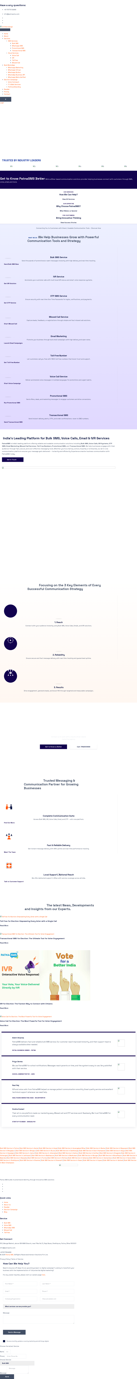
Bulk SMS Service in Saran (122, 1158)
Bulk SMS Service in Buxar (46, 1151)
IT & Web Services (14, 84)
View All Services (68, 199)
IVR (13, 58)
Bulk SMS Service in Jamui (25, 1153)
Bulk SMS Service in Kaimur (68, 1153)
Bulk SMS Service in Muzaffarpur (110, 1155)
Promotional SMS (18, 48)
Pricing (6, 92)
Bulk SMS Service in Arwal (48, 1148)
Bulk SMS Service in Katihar (89, 1153)
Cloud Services (13, 53)
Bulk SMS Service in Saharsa (78, 1158)
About (6, 36)
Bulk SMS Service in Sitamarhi (51, 1160)
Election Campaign (11, 80)
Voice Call (15, 55)
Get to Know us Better (53, 747)
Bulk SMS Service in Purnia (37, 1158)
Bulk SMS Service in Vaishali (113, 1160)
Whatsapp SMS (17, 46)
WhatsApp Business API (16, 75)
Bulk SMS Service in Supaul (92, 1160)
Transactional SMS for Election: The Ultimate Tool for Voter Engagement (32, 938)
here (43, 1275)
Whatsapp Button (14, 72)
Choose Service (5, 1360)
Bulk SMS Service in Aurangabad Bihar (71, 1148)
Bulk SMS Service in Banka (95, 1148)
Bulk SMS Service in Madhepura (43, 1155)
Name (2, 1352)
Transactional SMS (18, 51)
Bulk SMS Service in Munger (88, 1155)
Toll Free (15, 60)
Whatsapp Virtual (14, 70)
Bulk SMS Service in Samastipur (100, 1158)
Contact (7, 94)
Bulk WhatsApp (9, 65)
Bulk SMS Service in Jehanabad (46, 1153)
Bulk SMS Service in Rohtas (57, 1158)
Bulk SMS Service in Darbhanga (67, 1151)
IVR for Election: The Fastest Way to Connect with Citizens (26, 1004)
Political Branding (14, 87)
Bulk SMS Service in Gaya (116, 1151)
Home (6, 34)
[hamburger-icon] (5, 29)
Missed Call (16, 63)
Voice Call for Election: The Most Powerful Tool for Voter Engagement (31, 1021)
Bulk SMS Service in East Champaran (92, 1151)
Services (7, 38)
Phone (2, 1356)
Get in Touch (12, 460)
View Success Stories (69, 222)
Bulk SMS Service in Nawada (16, 1158)
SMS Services (13, 41)
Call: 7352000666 (83, 747)
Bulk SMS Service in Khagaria (110, 1153)
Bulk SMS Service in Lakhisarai (20, 1155)
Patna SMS (9, 1255)
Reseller (7, 89)
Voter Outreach (13, 82)
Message (6, 1313)
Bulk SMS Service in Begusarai (117, 1148)
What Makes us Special (68, 211)
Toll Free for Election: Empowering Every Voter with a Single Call (28, 921)
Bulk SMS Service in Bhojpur (26, 1151)
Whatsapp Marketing (15, 67)
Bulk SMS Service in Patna (9, 1148)
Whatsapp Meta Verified (17, 77)
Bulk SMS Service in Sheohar (30, 1160)
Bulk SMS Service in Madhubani (66, 1155)
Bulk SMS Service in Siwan (73, 1160)
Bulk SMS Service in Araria (29, 1148)
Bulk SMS (15, 43)
